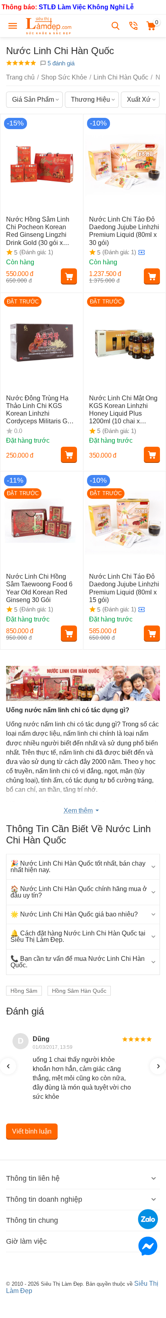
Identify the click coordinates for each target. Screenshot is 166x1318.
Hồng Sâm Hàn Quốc (79, 990)
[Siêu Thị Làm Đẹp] (49, 25)
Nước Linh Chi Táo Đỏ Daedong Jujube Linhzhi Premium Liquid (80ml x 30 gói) (124, 231)
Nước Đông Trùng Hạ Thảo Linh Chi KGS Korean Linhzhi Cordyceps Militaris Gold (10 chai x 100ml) (41, 410)
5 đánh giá (60, 63)
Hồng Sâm (23, 990)
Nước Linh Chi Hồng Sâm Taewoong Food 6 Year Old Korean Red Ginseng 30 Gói (39, 588)
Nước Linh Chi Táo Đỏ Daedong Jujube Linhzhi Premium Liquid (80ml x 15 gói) (124, 588)
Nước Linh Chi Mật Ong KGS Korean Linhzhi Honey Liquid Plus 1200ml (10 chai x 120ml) (123, 410)
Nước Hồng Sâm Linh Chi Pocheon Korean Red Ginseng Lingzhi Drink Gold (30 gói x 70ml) (37, 231)
